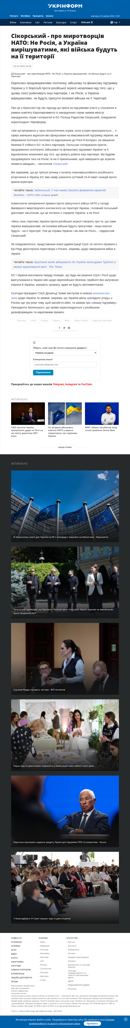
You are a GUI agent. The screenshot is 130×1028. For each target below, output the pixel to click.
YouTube (86, 384)
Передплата (73, 950)
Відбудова (44, 946)
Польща (44, 321)
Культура (61, 22)
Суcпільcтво (45, 969)
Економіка (26, 22)
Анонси (49, 16)
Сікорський (60, 163)
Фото (13, 950)
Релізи (14, 982)
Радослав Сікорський (102, 321)
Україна (56, 321)
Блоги (14, 958)
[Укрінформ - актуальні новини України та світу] (65, 5)
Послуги (14, 16)
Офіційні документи (21, 978)
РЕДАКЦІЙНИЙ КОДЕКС (79, 985)
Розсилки (72, 989)
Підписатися (43, 372)
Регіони (48, 22)
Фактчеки (44, 957)
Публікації (16, 942)
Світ (37, 22)
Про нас (71, 942)
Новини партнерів (21, 970)
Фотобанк (25, 16)
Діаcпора (44, 976)
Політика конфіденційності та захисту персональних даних (78, 974)
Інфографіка (17, 962)
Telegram (58, 384)
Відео (14, 954)
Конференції (17, 974)
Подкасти (16, 938)
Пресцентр (38, 16)
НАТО (33, 321)
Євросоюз (21, 321)
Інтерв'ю (15, 946)
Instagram (71, 384)
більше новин (65, 447)
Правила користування (78, 957)
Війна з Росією (81, 321)
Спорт (73, 22)
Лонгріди (16, 966)
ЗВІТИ (70, 981)
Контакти (72, 946)
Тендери (72, 961)
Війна (13, 22)
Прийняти (92, 1023)
